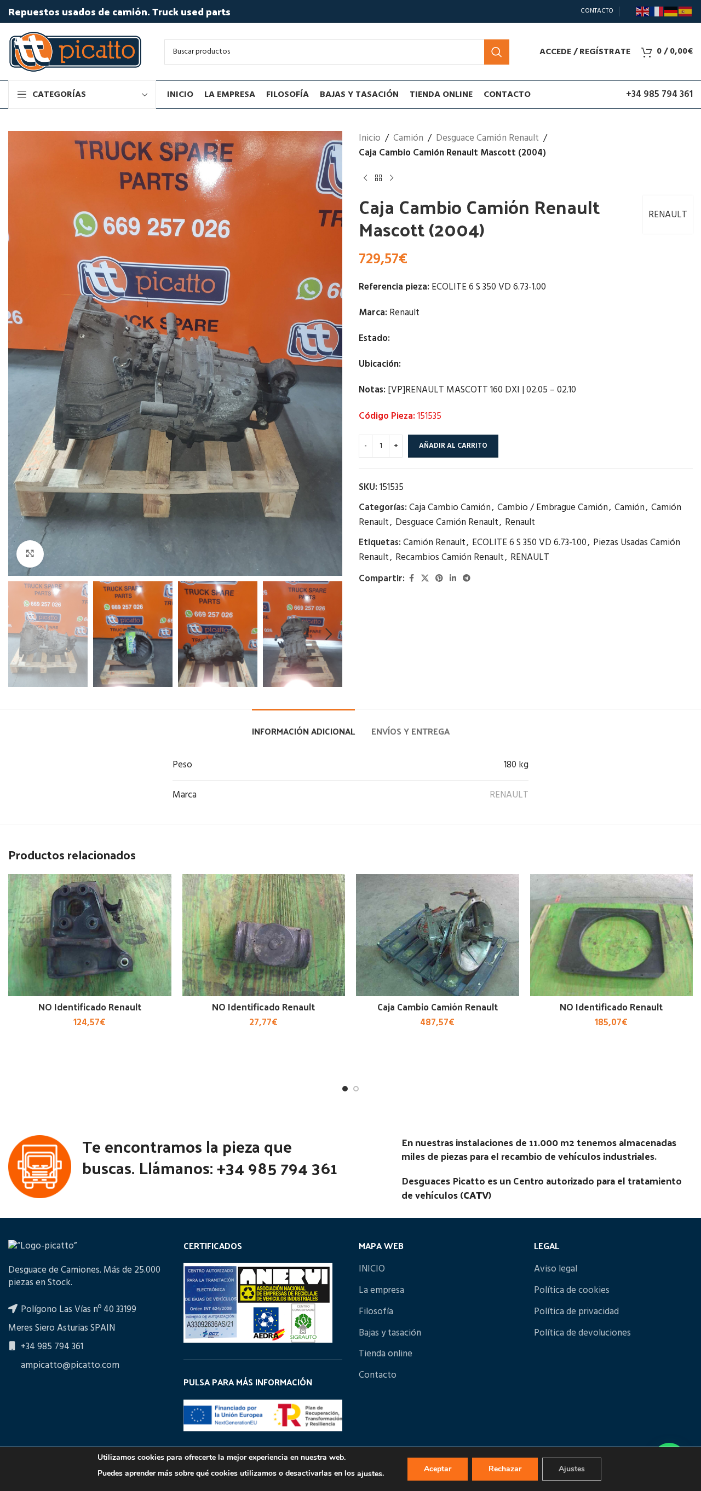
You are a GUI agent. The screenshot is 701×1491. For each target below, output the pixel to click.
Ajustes (572, 1469)
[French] (657, 11)
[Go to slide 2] (356, 1088)
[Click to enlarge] (30, 554)
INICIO (372, 1269)
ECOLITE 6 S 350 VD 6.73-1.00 (529, 542)
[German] (671, 11)
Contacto (378, 1375)
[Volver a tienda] (378, 177)
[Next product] (391, 177)
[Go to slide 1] (345, 1088)
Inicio (370, 138)
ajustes (369, 1474)
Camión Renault (434, 542)
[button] (22, 634)
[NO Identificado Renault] (89, 935)
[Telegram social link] (466, 579)
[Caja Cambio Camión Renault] (437, 935)
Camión (408, 138)
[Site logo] (75, 51)
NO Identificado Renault (89, 1006)
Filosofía (376, 1312)
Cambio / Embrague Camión (552, 507)
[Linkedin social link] (452, 579)
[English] (643, 11)
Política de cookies (572, 1290)
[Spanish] (686, 11)
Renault (520, 522)
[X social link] (425, 579)
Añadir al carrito (453, 446)
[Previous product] (365, 177)
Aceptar (437, 1469)
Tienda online (385, 1354)
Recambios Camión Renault (449, 557)
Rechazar (505, 1469)
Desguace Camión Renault (487, 138)
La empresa (381, 1290)
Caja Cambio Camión (450, 507)
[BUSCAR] (496, 52)
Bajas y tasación (390, 1333)
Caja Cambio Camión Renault (437, 1006)
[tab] (303, 725)
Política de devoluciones (582, 1333)
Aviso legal (555, 1269)
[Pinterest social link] (439, 579)
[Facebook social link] (411, 579)
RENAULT (667, 214)
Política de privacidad (576, 1312)
